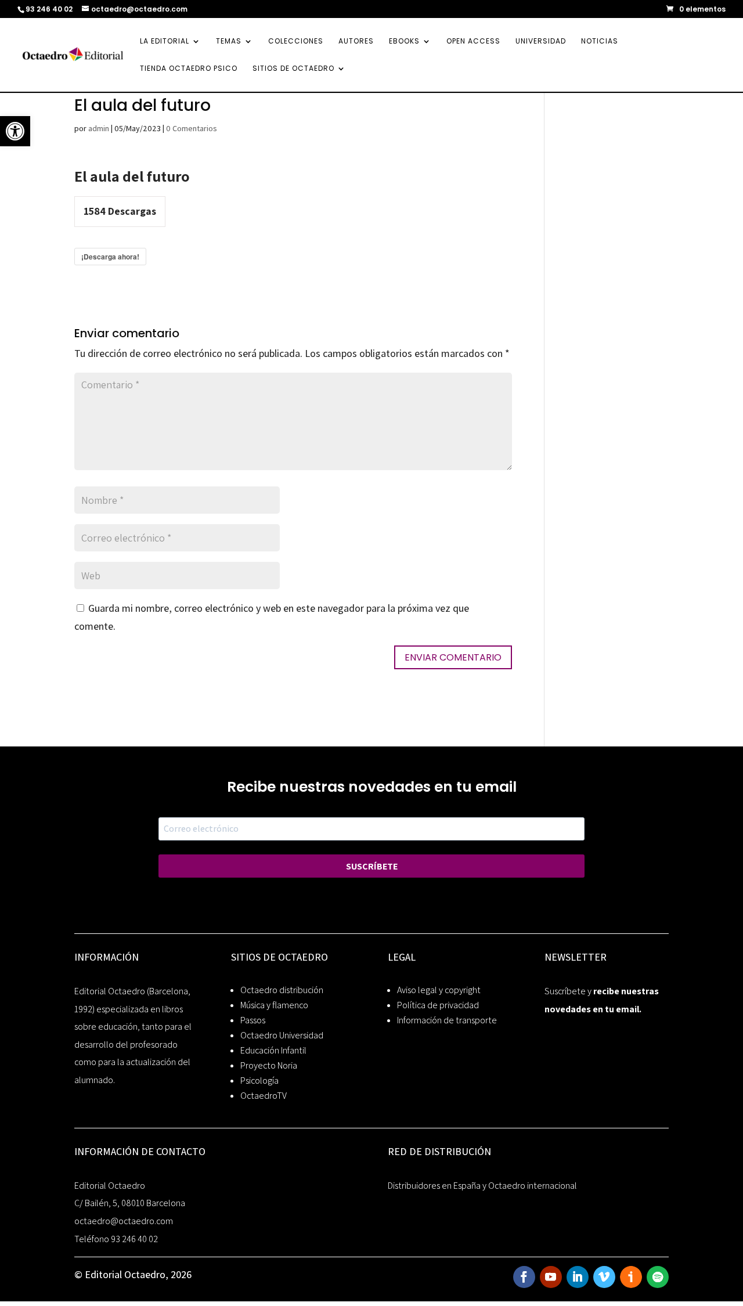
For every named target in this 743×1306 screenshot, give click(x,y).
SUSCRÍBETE (372, 866)
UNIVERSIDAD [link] (540, 41)
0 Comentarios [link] (191, 128)
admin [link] (98, 128)
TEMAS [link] (228, 41)
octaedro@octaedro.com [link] (123, 1221)
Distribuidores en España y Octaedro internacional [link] (482, 1185)
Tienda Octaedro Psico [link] (188, 68)
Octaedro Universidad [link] (281, 1035)
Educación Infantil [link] (273, 1050)
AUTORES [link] (356, 41)
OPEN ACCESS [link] (473, 41)
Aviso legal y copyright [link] (439, 990)
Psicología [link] (259, 1080)
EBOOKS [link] (404, 41)
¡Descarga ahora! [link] (110, 256)
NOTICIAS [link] (599, 41)
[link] (15, 131)
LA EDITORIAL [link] (164, 41)
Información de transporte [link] (447, 1020)
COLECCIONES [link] (295, 41)
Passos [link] (252, 1020)
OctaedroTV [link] (263, 1095)
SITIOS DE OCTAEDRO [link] (293, 68)
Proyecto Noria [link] (268, 1065)
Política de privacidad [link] (438, 1005)
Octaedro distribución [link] (281, 990)
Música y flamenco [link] (274, 1005)
